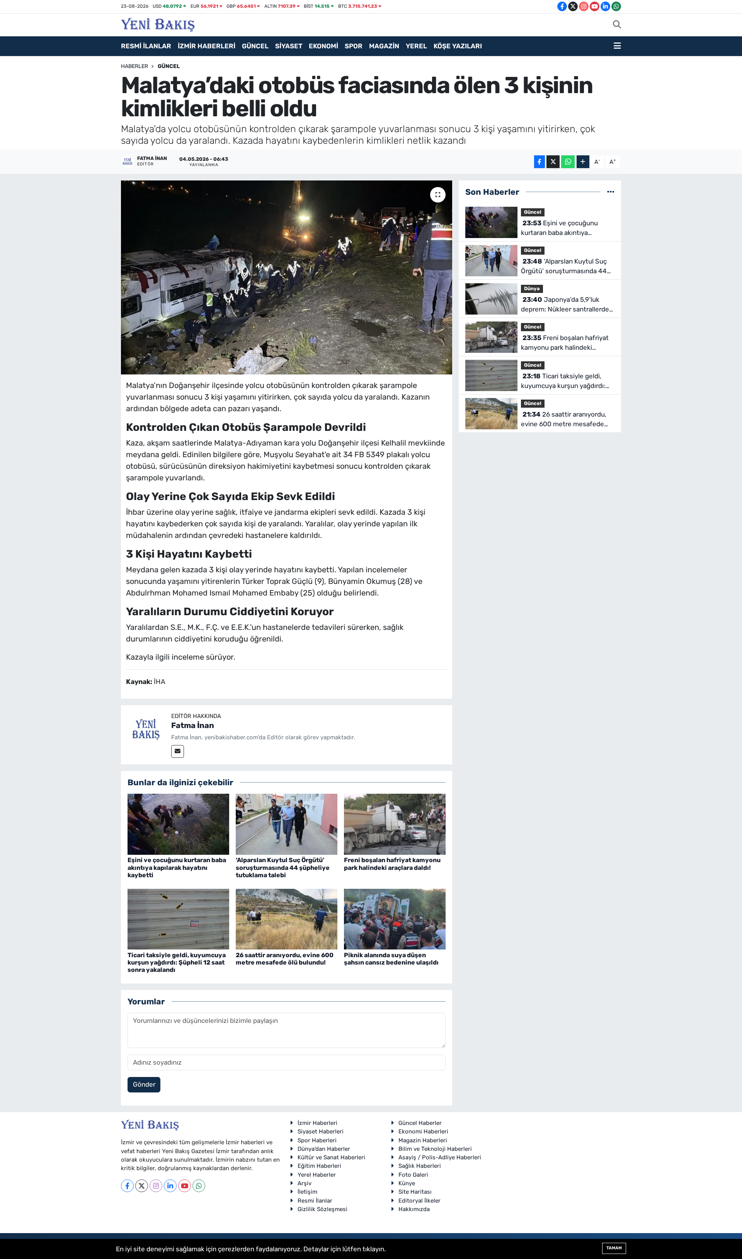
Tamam (614, 1247)
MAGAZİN (384, 46)
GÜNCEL (255, 46)
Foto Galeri (413, 1174)
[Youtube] (184, 1185)
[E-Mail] (177, 751)
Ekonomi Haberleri (423, 1131)
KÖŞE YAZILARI (458, 46)
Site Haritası (415, 1191)
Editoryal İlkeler (419, 1200)
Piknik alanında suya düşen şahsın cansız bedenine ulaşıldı (391, 958)
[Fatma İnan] (146, 730)
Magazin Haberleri (422, 1140)
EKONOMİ (323, 46)
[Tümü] (610, 192)
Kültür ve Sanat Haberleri (331, 1157)
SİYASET (288, 46)
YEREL (416, 46)
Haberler (134, 66)
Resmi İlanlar (315, 1200)
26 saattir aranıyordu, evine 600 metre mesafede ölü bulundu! (285, 958)
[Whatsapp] (198, 1185)
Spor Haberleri (317, 1140)
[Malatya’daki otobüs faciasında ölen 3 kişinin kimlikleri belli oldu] (286, 277)
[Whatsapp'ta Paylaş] (568, 161)
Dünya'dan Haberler (324, 1148)
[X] (141, 1185)
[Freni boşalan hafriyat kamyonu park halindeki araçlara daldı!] (395, 824)
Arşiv (304, 1183)
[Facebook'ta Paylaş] (539, 161)
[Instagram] (156, 1185)
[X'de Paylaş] (553, 161)
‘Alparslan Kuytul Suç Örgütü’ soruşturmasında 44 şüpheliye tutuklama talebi (283, 867)
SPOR (353, 46)
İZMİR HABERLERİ (206, 46)
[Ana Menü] (617, 46)
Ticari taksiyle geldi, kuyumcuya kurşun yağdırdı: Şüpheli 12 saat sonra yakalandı (177, 962)
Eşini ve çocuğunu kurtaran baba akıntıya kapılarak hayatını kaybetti (177, 867)
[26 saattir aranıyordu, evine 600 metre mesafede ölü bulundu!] (286, 918)
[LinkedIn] (170, 1185)
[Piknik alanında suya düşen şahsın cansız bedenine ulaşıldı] (395, 918)
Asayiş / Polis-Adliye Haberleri (439, 1157)
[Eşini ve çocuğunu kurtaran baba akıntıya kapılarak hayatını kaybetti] (178, 824)
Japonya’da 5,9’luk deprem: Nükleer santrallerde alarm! (565, 305)
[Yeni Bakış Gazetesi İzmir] (158, 24)
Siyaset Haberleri (321, 1131)
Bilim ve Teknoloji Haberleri (435, 1148)
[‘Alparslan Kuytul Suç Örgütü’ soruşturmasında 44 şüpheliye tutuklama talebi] (286, 824)
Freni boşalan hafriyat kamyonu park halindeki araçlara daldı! (392, 863)
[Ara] (617, 25)
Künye (406, 1183)
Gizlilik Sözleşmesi (322, 1209)
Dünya (532, 288)
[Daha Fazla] (583, 161)
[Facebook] (127, 1185)
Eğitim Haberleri (319, 1165)
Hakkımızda (414, 1209)
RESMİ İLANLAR (146, 46)
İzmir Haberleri (317, 1122)
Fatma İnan (192, 725)
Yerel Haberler (317, 1174)
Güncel (169, 66)
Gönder (144, 1084)
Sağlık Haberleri (419, 1165)
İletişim (307, 1191)
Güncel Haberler (420, 1122)
